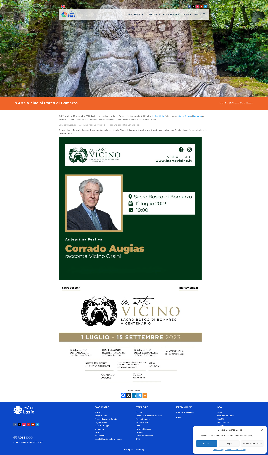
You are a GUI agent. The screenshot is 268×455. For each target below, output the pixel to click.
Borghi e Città (101, 416)
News (219, 412)
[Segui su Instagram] (197, 6)
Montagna (99, 429)
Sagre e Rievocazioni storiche (149, 416)
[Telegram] (139, 395)
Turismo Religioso (143, 429)
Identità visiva (223, 422)
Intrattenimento (142, 422)
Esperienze (152, 14)
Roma (97, 412)
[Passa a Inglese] (63, 6)
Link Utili (220, 419)
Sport (138, 426)
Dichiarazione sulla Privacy (235, 450)
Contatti (220, 426)
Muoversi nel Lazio (225, 416)
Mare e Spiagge (102, 426)
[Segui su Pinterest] (28, 424)
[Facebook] (123, 395)
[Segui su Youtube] (201, 6)
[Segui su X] (193, 6)
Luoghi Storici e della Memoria (108, 439)
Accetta (206, 443)
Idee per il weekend (185, 412)
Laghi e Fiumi (101, 422)
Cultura (139, 412)
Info (196, 14)
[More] (145, 395)
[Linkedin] (134, 395)
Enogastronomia (143, 419)
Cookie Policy (218, 450)
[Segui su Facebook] (189, 6)
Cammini (139, 432)
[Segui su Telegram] (205, 6)
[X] (128, 395)
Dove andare (134, 14)
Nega (229, 443)
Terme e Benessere (144, 436)
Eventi (186, 14)
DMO (138, 439)
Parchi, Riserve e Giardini (106, 419)
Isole (97, 432)
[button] (262, 430)
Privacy (127, 449)
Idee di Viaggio (170, 14)
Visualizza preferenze (252, 443)
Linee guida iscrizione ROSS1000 (28, 442)
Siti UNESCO (100, 436)
